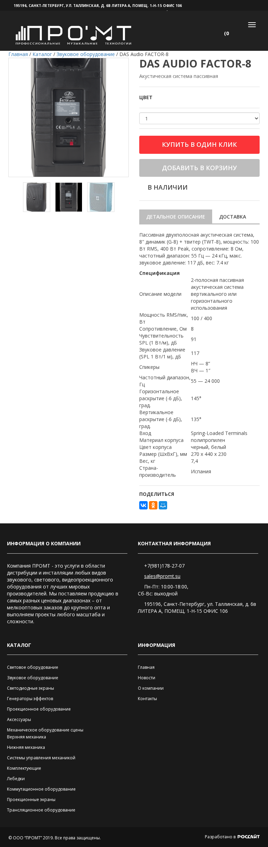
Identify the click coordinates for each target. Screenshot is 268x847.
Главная (146, 667)
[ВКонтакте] (143, 505)
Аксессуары (19, 719)
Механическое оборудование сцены (45, 730)
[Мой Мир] (163, 505)
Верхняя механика (26, 737)
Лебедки (16, 779)
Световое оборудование (32, 667)
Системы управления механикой (41, 758)
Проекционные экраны (31, 799)
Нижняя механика (26, 747)
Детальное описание (175, 216)
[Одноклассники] (153, 505)
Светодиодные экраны (30, 688)
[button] (229, 33)
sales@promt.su (162, 576)
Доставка (232, 216)
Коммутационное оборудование (41, 789)
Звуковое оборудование (32, 678)
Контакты (147, 699)
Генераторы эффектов (30, 699)
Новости (146, 678)
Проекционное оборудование (39, 709)
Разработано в (221, 837)
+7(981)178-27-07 (164, 565)
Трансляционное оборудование (41, 810)
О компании (151, 688)
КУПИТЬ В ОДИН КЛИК (199, 144)
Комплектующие (24, 768)
